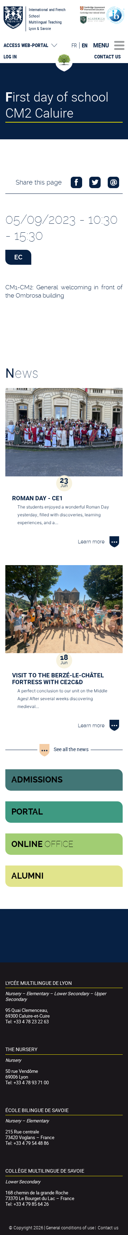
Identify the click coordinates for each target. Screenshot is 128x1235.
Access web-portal (26, 45)
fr (74, 45)
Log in (10, 56)
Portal (27, 812)
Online (42, 844)
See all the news (71, 749)
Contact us (107, 56)
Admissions (37, 780)
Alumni (27, 876)
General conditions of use (70, 1227)
